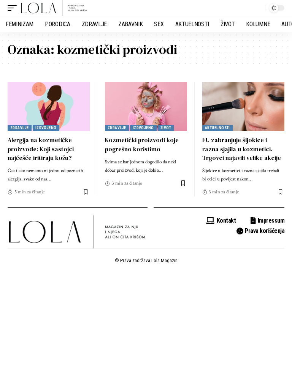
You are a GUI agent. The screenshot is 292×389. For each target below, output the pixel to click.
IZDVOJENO (46, 128)
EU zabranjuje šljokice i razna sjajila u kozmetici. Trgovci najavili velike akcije (241, 148)
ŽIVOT (165, 128)
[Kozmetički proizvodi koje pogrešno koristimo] (146, 106)
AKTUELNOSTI (217, 128)
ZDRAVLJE (19, 128)
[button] (14, 8)
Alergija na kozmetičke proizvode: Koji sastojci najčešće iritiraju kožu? (41, 148)
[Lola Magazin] (54, 8)
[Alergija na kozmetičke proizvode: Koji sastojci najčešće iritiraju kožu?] (49, 106)
